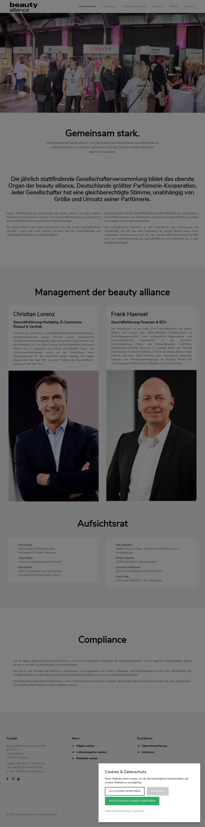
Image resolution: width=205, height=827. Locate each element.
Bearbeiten (157, 791)
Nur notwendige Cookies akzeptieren (132, 801)
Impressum (138, 811)
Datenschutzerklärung (117, 811)
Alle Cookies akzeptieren (124, 791)
